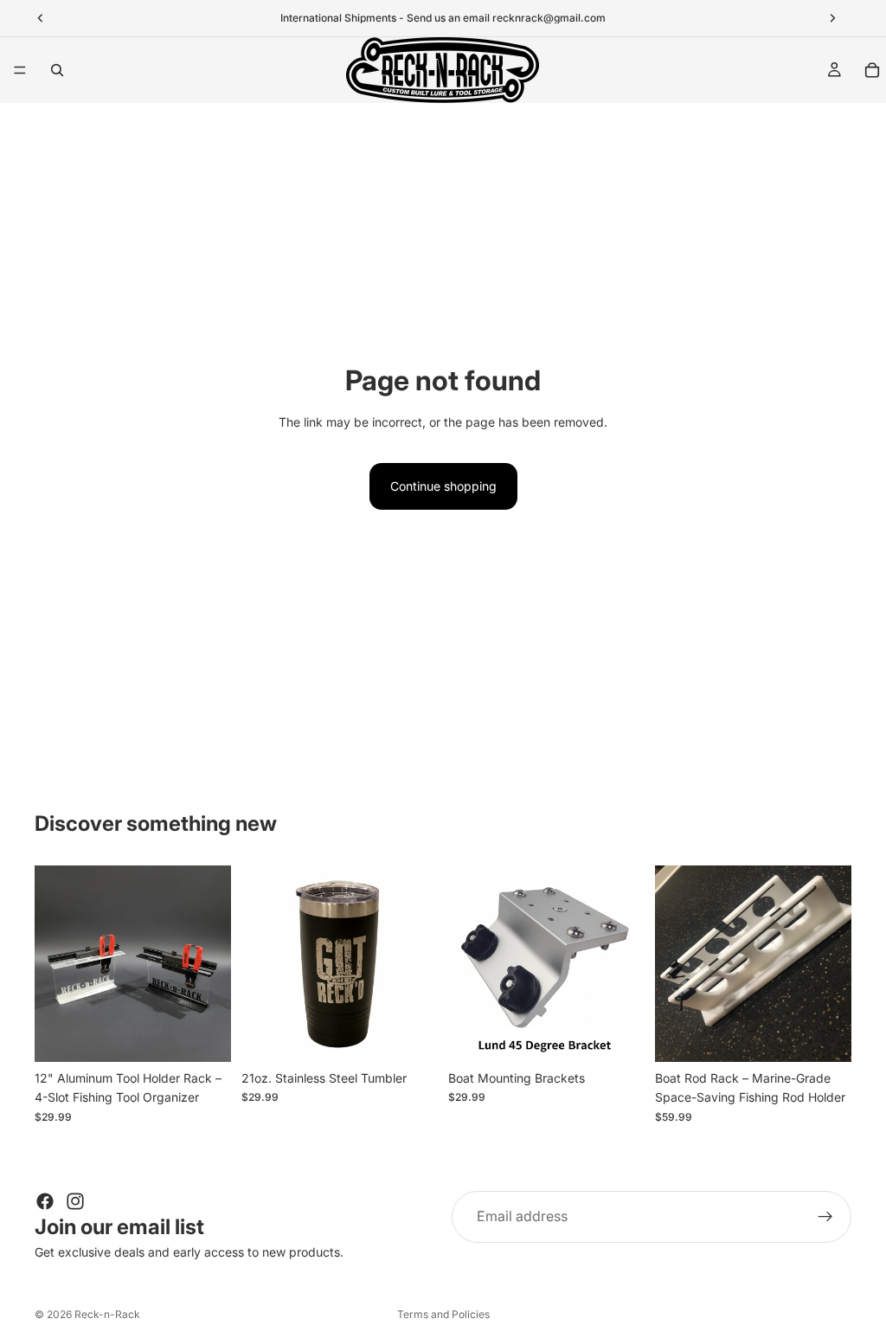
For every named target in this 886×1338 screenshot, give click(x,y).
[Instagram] (75, 1201)
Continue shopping (443, 486)
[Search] (57, 70)
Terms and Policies (443, 1314)
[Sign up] (825, 1217)
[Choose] (411, 1035)
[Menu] (20, 70)
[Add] (204, 1035)
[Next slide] (212, 964)
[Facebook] (45, 1201)
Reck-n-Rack (107, 1314)
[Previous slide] (54, 964)
